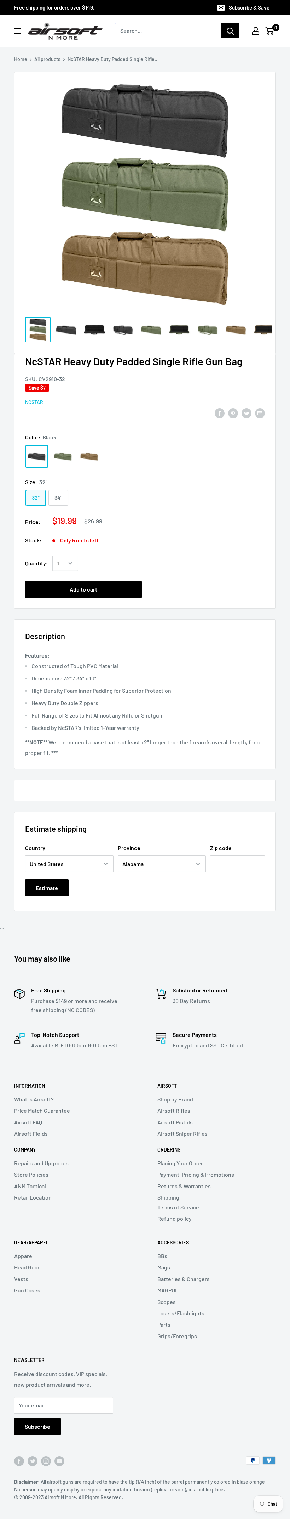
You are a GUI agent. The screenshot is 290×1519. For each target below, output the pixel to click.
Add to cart (83, 589)
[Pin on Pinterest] (233, 412)
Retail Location (33, 1197)
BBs (162, 1256)
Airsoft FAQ (28, 1122)
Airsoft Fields (31, 1133)
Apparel (24, 1256)
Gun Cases (27, 1290)
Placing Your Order (180, 1163)
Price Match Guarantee (42, 1110)
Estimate (47, 887)
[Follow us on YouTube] (59, 1461)
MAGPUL (167, 1290)
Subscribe (37, 1426)
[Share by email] (260, 412)
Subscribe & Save (249, 7)
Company (25, 1150)
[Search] (230, 30)
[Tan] (89, 456)
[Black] (36, 456)
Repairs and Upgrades (41, 1163)
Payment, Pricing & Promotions (195, 1174)
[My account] (255, 31)
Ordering (169, 1150)
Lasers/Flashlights (180, 1313)
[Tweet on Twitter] (246, 412)
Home (20, 59)
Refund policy (174, 1218)
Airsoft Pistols (175, 1122)
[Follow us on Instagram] (46, 1461)
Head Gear (27, 1267)
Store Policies (31, 1174)
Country (35, 848)
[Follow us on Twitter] (32, 1461)
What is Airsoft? (34, 1099)
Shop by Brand (175, 1099)
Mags (163, 1267)
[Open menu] (17, 31)
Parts (163, 1324)
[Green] (63, 456)
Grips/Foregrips (177, 1336)
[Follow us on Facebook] (19, 1461)
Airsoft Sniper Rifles (182, 1133)
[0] (270, 30)
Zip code (221, 848)
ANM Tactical (30, 1186)
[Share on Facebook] (220, 412)
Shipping (168, 1197)
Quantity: (36, 563)
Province (129, 848)
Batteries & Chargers (183, 1278)
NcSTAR (34, 402)
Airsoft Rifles (173, 1110)
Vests (21, 1278)
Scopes (166, 1301)
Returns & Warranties (184, 1186)
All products (47, 59)
